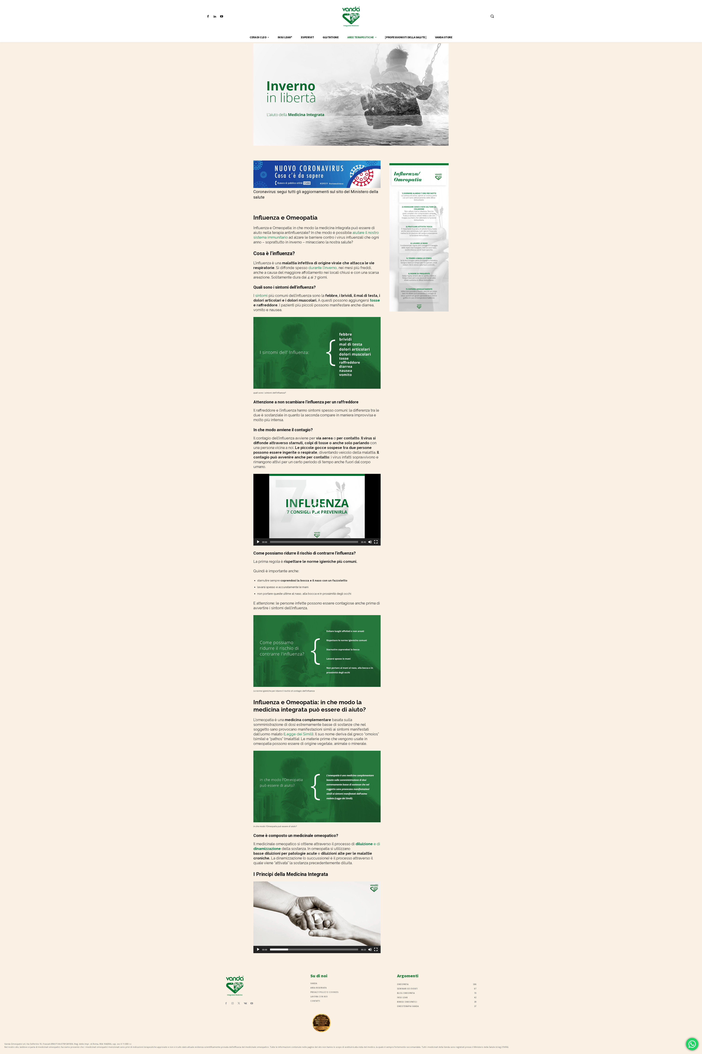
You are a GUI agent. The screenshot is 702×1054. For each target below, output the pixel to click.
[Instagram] (232, 1003)
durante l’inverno (322, 268)
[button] (492, 16)
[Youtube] (221, 16)
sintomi (261, 295)
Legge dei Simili (298, 734)
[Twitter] (239, 1003)
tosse (375, 300)
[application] (317, 510)
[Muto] (370, 542)
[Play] (258, 542)
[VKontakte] (245, 1003)
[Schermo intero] (376, 542)
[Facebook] (207, 16)
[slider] (314, 542)
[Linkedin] (214, 16)
